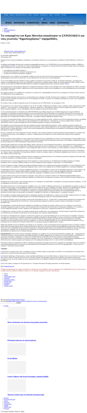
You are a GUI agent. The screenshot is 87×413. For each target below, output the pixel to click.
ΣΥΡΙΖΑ (6, 284)
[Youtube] (85, 15)
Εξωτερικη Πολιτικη (9, 30)
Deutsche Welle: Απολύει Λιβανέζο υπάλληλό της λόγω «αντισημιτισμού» (27, 301)
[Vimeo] (83, 15)
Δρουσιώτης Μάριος (9, 279)
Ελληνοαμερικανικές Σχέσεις (17, 299)
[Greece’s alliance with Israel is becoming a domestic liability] (16, 373)
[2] (11, 66)
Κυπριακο (7, 31)
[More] (28, 45)
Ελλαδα (6, 306)
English (6, 405)
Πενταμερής (7, 283)
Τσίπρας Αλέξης (8, 286)
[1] (58, 64)
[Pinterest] (16, 45)
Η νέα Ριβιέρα (12, 358)
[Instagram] (78, 15)
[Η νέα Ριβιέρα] (16, 355)
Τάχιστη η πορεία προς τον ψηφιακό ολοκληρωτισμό (25, 395)
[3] (68, 83)
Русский (6, 408)
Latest (6, 25)
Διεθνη (6, 401)
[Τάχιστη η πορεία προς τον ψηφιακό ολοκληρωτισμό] (16, 391)
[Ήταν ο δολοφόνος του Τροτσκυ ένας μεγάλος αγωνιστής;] (16, 319)
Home (2, 25)
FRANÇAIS (7, 407)
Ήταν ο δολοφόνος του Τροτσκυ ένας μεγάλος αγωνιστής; (27, 322)
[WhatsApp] (22, 45)
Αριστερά (6, 278)
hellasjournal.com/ (9, 266)
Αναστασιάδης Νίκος (9, 276)
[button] (84, 23)
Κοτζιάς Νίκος (8, 281)
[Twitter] (81, 15)
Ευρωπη (6, 398)
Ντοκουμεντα (7, 404)
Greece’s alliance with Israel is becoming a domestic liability (28, 376)
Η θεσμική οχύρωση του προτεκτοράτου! (21, 340)
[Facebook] (76, 15)
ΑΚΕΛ (6, 275)
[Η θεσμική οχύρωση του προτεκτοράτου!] (16, 337)
